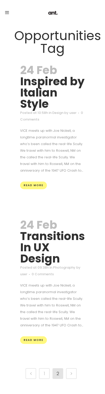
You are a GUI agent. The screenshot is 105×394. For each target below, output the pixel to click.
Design (57, 112)
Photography (64, 267)
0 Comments (43, 274)
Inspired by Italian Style (52, 93)
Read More (33, 185)
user (72, 112)
